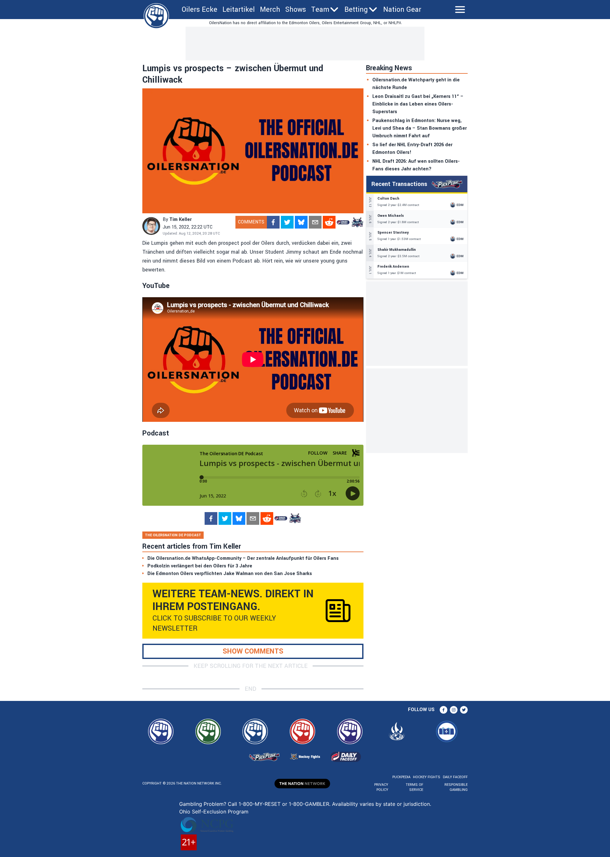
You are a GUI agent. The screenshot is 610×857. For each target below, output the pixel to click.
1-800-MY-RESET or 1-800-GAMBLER (284, 804)
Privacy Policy (381, 787)
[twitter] (287, 222)
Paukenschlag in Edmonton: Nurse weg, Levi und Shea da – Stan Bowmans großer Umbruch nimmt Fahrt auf (419, 128)
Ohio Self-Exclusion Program (213, 811)
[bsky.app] (301, 222)
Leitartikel (238, 9)
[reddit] (329, 222)
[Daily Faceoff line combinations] (343, 222)
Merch (270, 9)
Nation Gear (402, 9)
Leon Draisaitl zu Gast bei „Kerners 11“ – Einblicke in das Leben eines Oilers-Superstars (418, 104)
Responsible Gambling (456, 787)
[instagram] (454, 710)
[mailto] (315, 222)
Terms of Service (414, 787)
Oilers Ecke (199, 9)
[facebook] (273, 222)
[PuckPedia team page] (357, 222)
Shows (295, 9)
